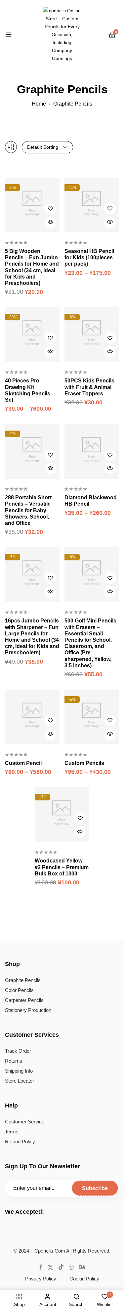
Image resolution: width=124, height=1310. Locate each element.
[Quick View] (50, 222)
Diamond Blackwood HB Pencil (90, 501)
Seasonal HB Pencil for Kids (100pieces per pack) (89, 257)
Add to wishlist (50, 208)
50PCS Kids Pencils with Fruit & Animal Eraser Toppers (89, 387)
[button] (112, 35)
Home (39, 104)
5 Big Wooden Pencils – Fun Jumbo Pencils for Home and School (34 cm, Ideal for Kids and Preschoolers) (32, 267)
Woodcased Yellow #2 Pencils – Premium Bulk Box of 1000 (62, 867)
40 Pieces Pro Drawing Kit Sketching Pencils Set (27, 390)
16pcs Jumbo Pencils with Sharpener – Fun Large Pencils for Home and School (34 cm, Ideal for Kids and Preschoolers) (32, 636)
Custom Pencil (23, 763)
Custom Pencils (84, 763)
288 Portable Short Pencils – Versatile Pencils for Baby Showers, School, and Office (28, 510)
